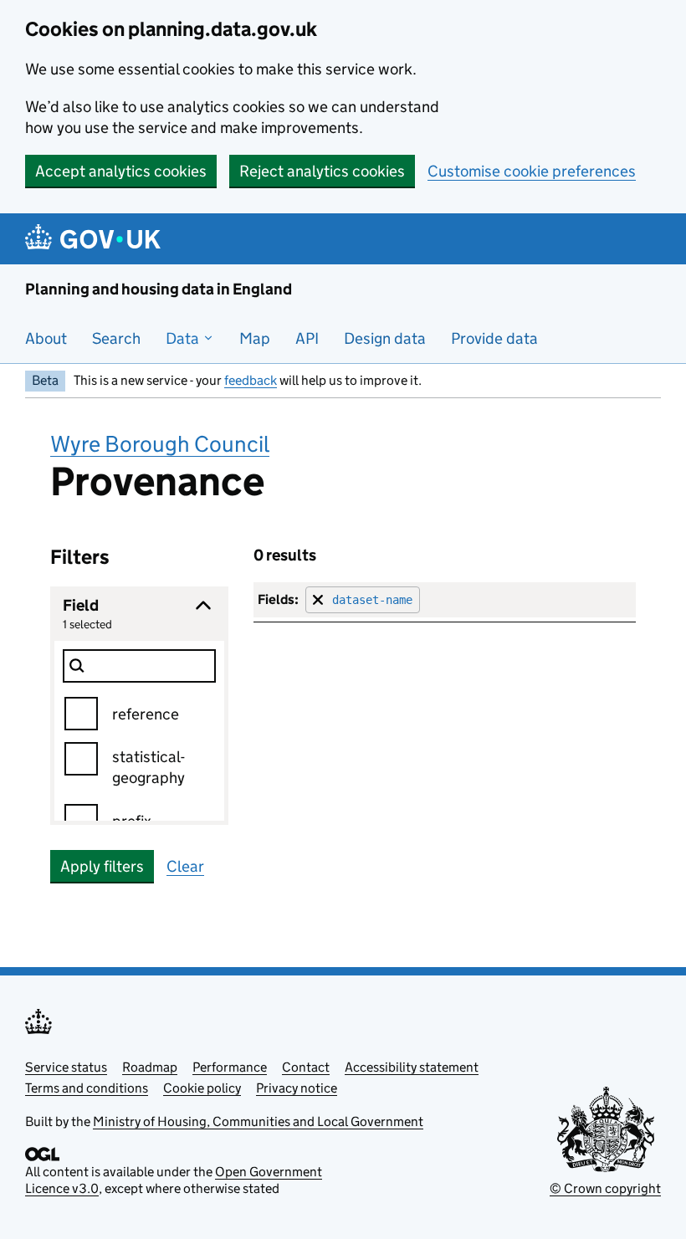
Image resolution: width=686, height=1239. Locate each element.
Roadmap (149, 1067)
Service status (66, 1067)
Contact (306, 1067)
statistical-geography (148, 767)
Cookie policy (202, 1088)
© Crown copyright (605, 1188)
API (307, 338)
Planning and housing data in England (158, 289)
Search (116, 338)
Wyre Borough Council (159, 444)
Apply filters (102, 866)
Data (184, 338)
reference (145, 714)
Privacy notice (296, 1088)
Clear (185, 866)
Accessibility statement (412, 1067)
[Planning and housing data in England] (95, 238)
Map (254, 338)
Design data (385, 338)
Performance (229, 1067)
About (46, 338)
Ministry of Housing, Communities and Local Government (258, 1121)
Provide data (494, 338)
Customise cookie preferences (531, 171)
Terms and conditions (86, 1088)
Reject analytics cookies (322, 171)
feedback (250, 380)
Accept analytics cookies (121, 171)
